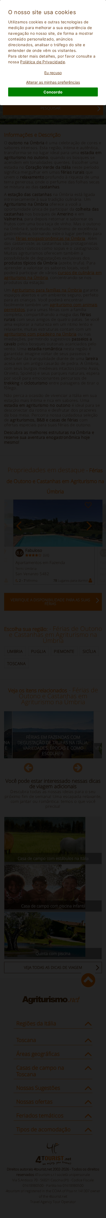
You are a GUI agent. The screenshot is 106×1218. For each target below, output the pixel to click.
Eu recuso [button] (53, 72)
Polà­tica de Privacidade (42, 62)
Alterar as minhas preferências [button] (53, 82)
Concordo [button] (53, 92)
